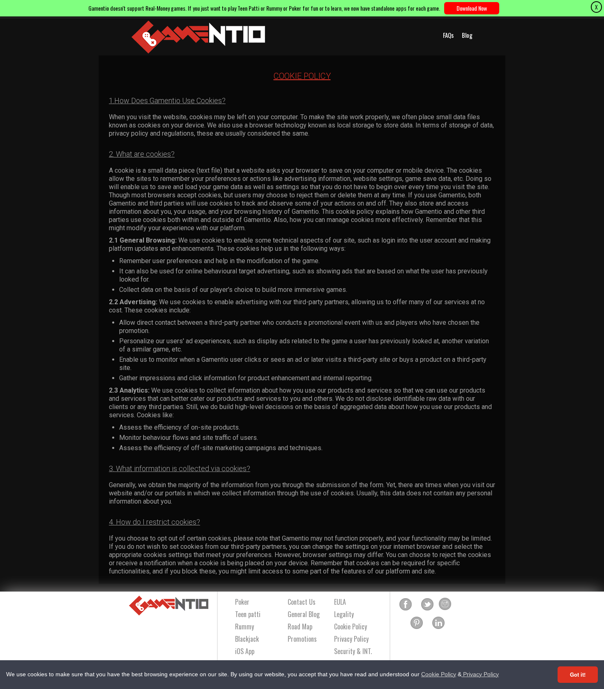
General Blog (304, 614)
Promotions (302, 639)
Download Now (471, 8)
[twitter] (427, 604)
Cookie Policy (438, 674)
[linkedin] (438, 623)
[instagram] (445, 604)
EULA (340, 602)
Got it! (578, 674)
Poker (242, 602)
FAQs (448, 34)
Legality (344, 614)
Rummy (244, 626)
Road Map (300, 626)
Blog (467, 34)
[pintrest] (416, 623)
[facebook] (405, 604)
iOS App (244, 651)
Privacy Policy (480, 674)
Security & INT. (353, 651)
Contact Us (302, 602)
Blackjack (247, 639)
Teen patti (248, 614)
